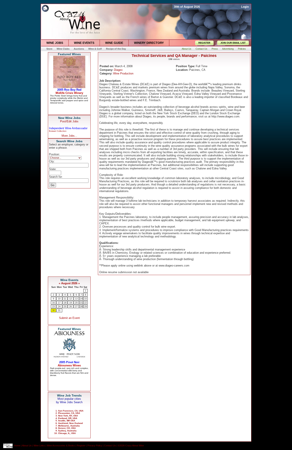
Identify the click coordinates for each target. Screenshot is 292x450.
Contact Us (110, 445)
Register (81, 445)
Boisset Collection (57, 131)
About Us (27, 445)
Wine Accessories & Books (61, 445)
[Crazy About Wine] (106, 8)
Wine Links (39, 445)
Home (17, 445)
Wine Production (123, 73)
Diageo (118, 69)
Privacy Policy (94, 445)
